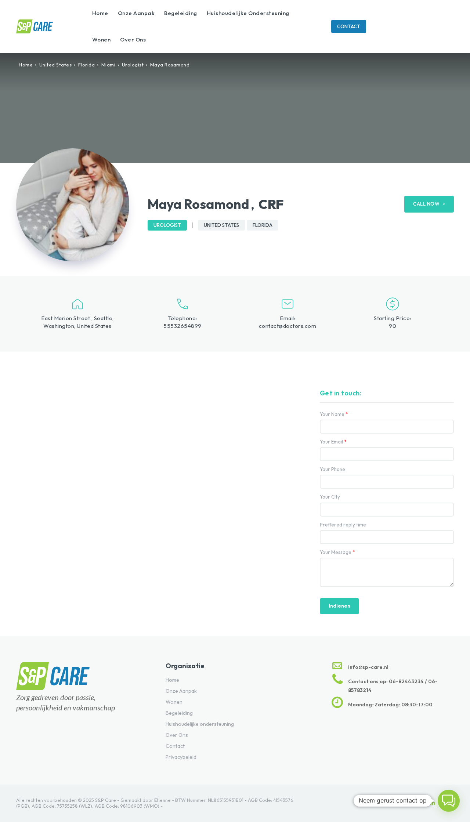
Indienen (339, 605)
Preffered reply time (343, 524)
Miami (108, 65)
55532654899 (182, 325)
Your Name (334, 414)
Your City (330, 497)
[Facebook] (417, 803)
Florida (86, 65)
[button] (449, 801)
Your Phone (332, 469)
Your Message (337, 552)
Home (26, 65)
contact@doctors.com (288, 325)
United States (55, 65)
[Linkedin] (432, 803)
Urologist (133, 65)
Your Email (333, 441)
